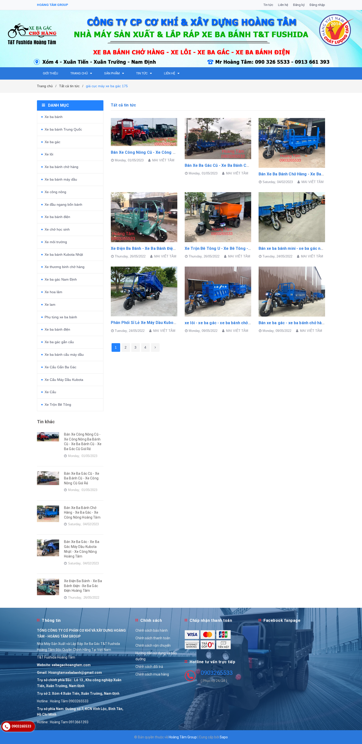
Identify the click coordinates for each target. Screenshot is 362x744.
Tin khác (46, 421)
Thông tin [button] (51, 620)
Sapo (224, 737)
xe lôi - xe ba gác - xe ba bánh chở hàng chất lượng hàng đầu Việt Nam (250, 323)
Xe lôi (49, 154)
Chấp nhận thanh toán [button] (211, 620)
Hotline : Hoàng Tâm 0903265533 (62, 701)
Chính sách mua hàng (152, 674)
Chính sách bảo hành (151, 630)
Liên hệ (283, 5)
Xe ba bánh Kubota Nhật (64, 254)
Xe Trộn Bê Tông (58, 404)
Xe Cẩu (50, 392)
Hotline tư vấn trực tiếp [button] (212, 661)
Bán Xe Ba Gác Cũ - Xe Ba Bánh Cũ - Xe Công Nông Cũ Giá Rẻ (241, 165)
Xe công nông (55, 192)
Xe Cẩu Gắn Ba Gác (60, 367)
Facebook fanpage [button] (281, 620)
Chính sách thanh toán (152, 638)
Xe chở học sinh (57, 229)
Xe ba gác (52, 142)
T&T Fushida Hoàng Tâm (56, 657)
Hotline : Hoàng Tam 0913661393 (62, 722)
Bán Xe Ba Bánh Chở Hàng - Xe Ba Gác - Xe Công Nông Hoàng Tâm (82, 512)
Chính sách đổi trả (149, 667)
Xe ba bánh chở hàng (61, 167)
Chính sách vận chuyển (153, 645)
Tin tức (268, 5)
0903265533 (217, 672)
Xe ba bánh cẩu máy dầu (64, 354)
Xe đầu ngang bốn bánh (63, 204)
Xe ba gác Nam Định (61, 279)
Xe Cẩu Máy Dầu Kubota (64, 380)
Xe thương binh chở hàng (64, 267)
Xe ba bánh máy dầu (61, 179)
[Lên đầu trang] (353, 734)
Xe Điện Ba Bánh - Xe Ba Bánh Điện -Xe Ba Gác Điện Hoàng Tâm (170, 248)
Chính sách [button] (151, 620)
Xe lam (50, 304)
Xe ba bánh (54, 117)
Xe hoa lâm (53, 292)
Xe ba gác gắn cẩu (59, 342)
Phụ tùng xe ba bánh (61, 317)
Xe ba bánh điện (57, 217)
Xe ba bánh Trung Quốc (63, 129)
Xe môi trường (56, 242)
